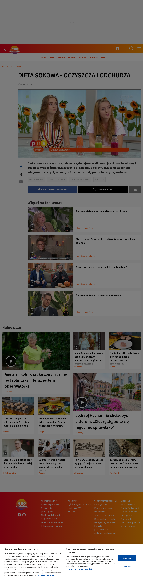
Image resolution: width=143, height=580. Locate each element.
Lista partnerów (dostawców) (79, 569)
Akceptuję (127, 558)
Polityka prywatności (47, 575)
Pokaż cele (126, 566)
